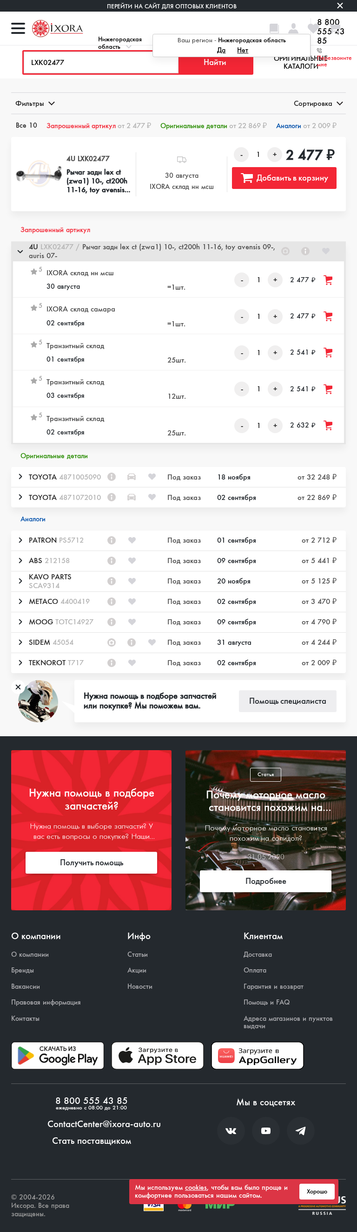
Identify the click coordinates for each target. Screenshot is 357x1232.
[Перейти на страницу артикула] (305, 251)
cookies (196, 1187)
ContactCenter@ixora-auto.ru (104, 1124)
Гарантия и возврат (274, 987)
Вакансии (25, 987)
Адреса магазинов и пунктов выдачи (288, 1022)
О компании (30, 955)
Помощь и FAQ (267, 1002)
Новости (139, 987)
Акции (136, 970)
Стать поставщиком (91, 1141)
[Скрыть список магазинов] (20, 251)
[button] (178, 251)
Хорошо (317, 1191)
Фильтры (29, 103)
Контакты (25, 1019)
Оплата (255, 970)
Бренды (22, 970)
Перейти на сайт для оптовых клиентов (172, 6)
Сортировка (313, 103)
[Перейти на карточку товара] (39, 174)
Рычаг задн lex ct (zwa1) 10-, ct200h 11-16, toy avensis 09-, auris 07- (96, 181)
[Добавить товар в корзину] (329, 280)
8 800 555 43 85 (91, 1101)
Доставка (258, 955)
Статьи (137, 955)
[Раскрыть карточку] (20, 477)
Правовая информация (46, 1002)
